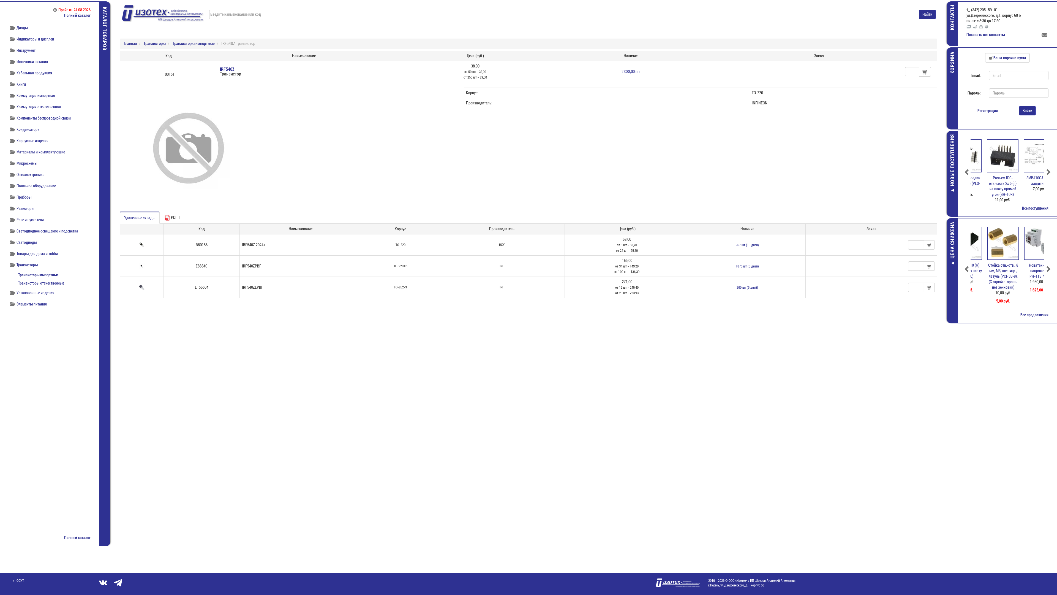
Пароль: (974, 93)
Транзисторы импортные (38, 275)
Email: (976, 75)
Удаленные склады (139, 218)
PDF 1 (175, 217)
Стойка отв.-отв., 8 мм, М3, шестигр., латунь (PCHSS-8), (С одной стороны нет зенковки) (989, 276)
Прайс (74, 10)
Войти (1027, 111)
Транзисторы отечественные (41, 283)
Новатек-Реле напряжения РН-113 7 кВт (1026, 270)
